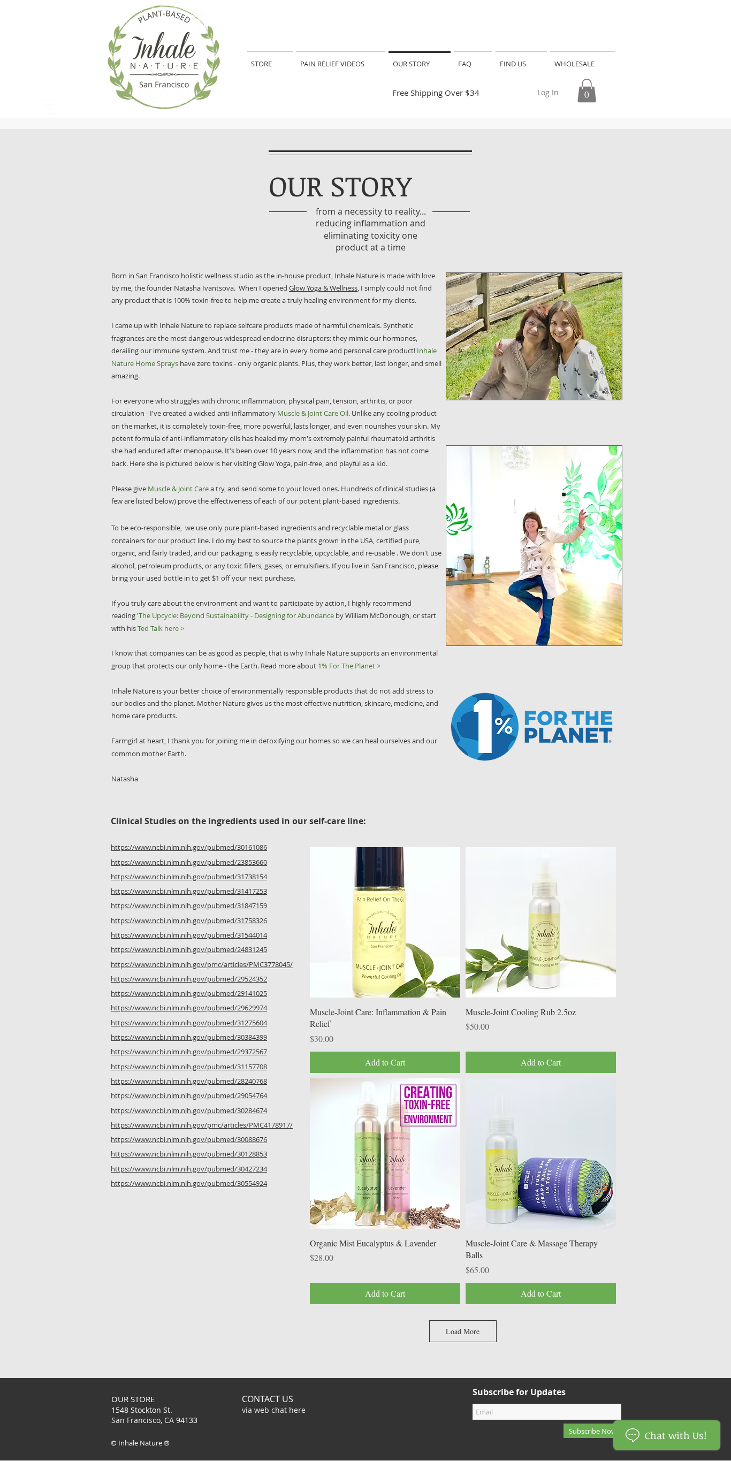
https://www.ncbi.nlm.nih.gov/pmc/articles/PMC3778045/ (202, 964)
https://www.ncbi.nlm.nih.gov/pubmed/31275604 (189, 1023)
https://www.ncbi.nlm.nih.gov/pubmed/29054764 (189, 1095)
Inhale (49, 100)
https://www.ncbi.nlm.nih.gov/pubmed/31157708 (189, 1066)
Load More (462, 1331)
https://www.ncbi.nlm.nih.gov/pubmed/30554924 (189, 1183)
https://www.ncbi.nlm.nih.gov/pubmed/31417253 (189, 891)
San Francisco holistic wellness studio (195, 275)
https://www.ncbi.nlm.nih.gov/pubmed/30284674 (189, 1110)
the (200, 821)
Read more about (320, 666)
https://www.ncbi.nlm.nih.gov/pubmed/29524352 (189, 979)
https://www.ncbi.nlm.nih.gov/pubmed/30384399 (189, 1037)
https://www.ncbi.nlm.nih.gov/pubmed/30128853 (189, 1154)
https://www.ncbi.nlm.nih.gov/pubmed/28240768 (189, 1081)
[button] (587, 90)
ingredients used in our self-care (276, 821)
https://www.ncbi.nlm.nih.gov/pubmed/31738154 (189, 876)
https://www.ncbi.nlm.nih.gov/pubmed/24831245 (189, 949)
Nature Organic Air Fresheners (53, 109)
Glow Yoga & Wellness (323, 288)
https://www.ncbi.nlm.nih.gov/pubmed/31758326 (189, 920)
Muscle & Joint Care (178, 488)
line (354, 821)
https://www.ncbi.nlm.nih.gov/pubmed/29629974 (189, 1008)
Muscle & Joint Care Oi (312, 413)
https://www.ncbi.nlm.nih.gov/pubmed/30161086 (189, 847)
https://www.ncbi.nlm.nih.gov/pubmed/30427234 (189, 1169)
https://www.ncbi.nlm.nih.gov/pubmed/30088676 (189, 1139)
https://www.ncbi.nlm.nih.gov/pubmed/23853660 (189, 862)
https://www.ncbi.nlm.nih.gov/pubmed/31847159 (189, 905)
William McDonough (377, 615)
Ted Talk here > (161, 628)
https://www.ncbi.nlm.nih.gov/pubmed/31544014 (189, 935)
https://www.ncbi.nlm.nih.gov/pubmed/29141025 (189, 993)
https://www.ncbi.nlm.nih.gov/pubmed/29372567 (189, 1051)
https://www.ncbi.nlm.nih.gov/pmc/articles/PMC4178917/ (202, 1125)
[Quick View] (385, 922)
